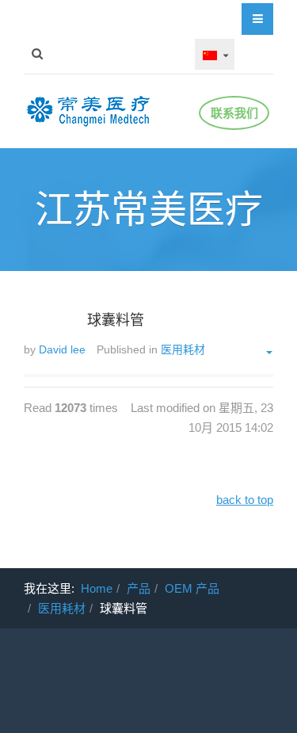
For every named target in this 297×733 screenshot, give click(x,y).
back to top (244, 499)
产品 (138, 588)
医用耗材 (62, 608)
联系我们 (234, 113)
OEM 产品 (192, 588)
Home (96, 588)
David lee (62, 349)
